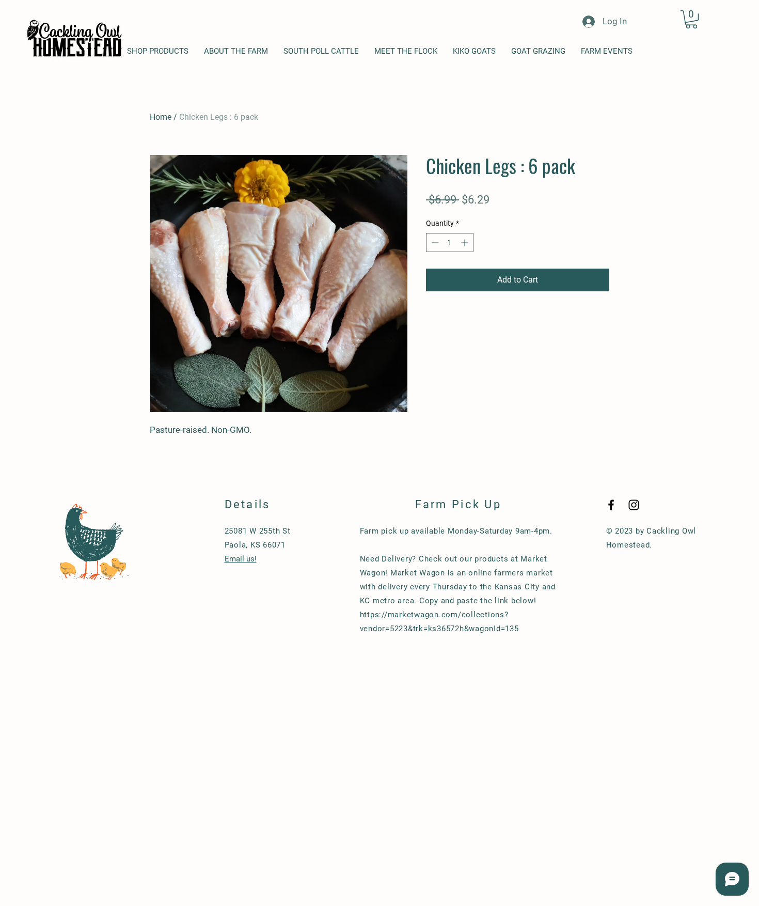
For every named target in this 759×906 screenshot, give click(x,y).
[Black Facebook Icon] (611, 505)
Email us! (241, 559)
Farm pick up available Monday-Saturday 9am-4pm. (456, 531)
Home (160, 117)
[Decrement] (434, 242)
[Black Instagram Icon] (634, 505)
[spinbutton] (449, 242)
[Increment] (465, 242)
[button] (691, 19)
